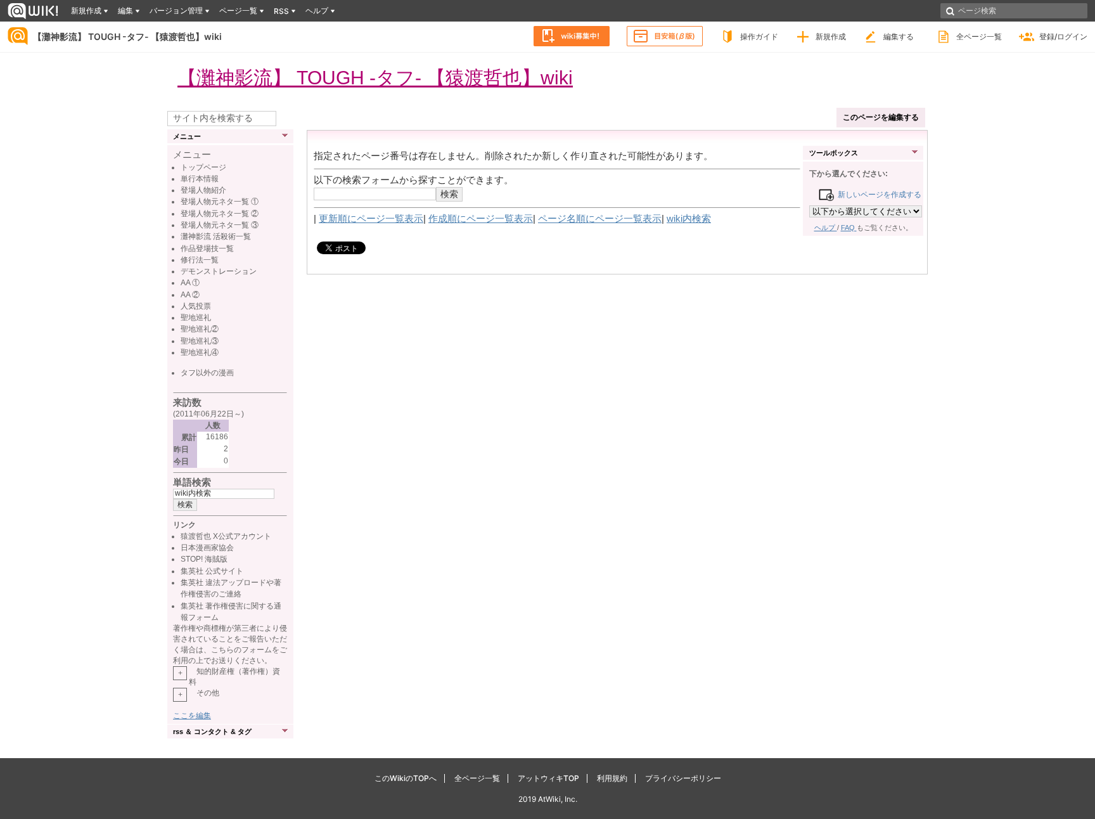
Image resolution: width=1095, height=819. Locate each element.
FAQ (849, 227)
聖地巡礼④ (200, 352)
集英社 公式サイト (212, 571)
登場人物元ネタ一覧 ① (220, 201)
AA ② (190, 294)
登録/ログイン (1063, 36)
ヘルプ (825, 227)
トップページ (203, 167)
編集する (898, 36)
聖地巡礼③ (200, 341)
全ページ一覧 (979, 36)
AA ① (190, 282)
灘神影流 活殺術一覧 (216, 236)
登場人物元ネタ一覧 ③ (220, 225)
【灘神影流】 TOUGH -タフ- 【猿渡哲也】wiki (127, 36)
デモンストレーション (219, 271)
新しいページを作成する (877, 194)
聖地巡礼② (200, 329)
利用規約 (612, 778)
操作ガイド (759, 36)
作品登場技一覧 (207, 248)
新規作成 (831, 36)
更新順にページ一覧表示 (371, 218)
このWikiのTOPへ (406, 778)
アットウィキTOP (548, 778)
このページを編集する (881, 117)
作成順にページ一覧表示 (480, 218)
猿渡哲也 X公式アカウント (226, 536)
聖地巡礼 (196, 317)
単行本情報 (200, 178)
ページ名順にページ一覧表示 (600, 218)
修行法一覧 (200, 259)
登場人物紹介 (203, 190)
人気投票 (196, 306)
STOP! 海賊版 (204, 559)
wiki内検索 (689, 218)
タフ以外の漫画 (207, 372)
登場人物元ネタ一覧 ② (220, 213)
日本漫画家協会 (207, 547)
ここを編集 (192, 715)
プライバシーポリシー (683, 778)
